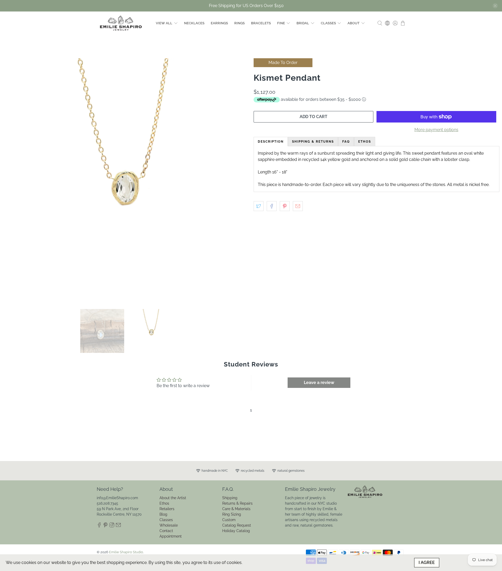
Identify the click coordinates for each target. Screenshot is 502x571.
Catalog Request (236, 525)
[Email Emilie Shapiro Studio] (118, 526)
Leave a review (319, 382)
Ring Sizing (231, 514)
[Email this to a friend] (298, 206)
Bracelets (261, 23)
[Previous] (11, 181)
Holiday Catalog (236, 531)
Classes (328, 23)
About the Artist (172, 498)
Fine (281, 23)
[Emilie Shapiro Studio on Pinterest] (105, 526)
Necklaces (194, 23)
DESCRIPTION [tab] (271, 141)
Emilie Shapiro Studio (126, 552)
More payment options (436, 129)
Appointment (170, 536)
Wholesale (168, 525)
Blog (163, 514)
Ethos (164, 503)
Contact (166, 531)
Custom (229, 520)
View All (164, 23)
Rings (239, 23)
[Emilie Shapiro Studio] (121, 23)
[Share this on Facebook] (272, 206)
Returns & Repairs (237, 503)
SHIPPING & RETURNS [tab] (313, 141)
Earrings (219, 23)
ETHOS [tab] (364, 141)
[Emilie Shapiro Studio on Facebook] (99, 526)
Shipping (229, 498)
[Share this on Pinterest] (285, 206)
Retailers (166, 509)
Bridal (302, 23)
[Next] (240, 181)
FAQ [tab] (346, 141)
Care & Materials (236, 509)
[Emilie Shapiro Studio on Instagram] (111, 526)
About (353, 23)
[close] (495, 5)
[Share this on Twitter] (259, 206)
